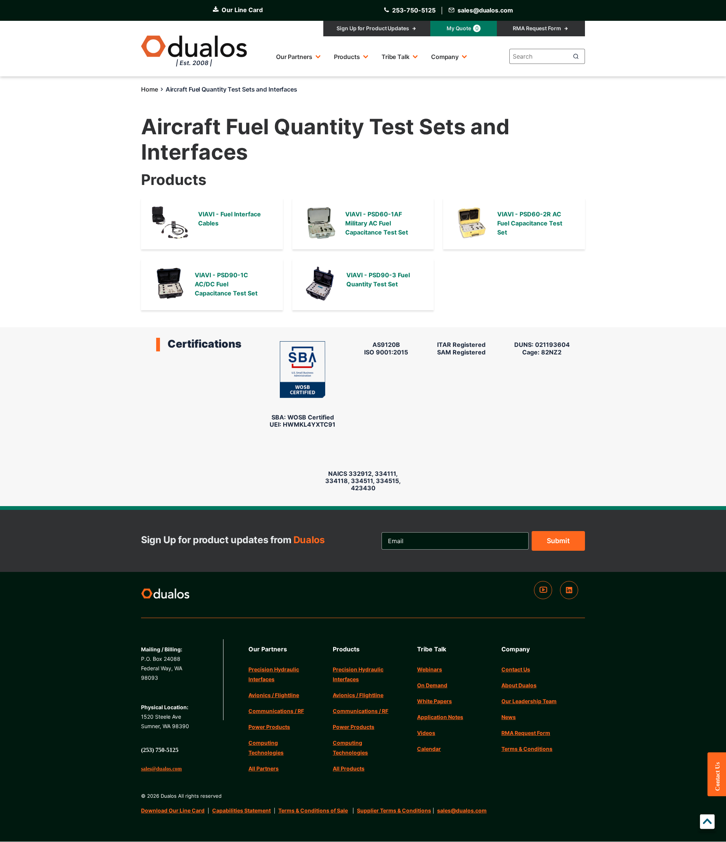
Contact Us (515, 669)
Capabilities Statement (241, 810)
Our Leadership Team (529, 701)
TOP (707, 822)
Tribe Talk (396, 57)
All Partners (263, 768)
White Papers (434, 701)
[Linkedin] (569, 597)
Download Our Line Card (173, 810)
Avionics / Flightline (273, 695)
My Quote (463, 28)
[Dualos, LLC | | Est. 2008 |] (165, 595)
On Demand (432, 685)
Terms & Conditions (526, 749)
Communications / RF (276, 711)
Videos (426, 733)
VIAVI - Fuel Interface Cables (229, 218)
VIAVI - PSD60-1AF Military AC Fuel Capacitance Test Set (376, 223)
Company (445, 57)
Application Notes (440, 717)
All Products (349, 768)
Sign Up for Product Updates (373, 28)
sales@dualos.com (462, 810)
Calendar (429, 749)
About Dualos (519, 685)
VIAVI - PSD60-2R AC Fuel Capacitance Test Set (529, 223)
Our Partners (294, 57)
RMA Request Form (537, 28)
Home (149, 89)
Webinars (429, 669)
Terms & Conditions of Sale (313, 810)
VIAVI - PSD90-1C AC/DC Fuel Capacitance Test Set (226, 284)
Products (347, 57)
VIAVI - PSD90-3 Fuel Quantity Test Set (378, 279)
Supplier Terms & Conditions (394, 810)
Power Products (269, 727)
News (508, 717)
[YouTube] (543, 597)
